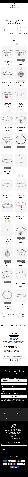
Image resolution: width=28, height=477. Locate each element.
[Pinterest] (14, 442)
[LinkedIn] (19, 442)
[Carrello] (26, 6)
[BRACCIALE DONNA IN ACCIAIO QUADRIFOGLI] (21, 274)
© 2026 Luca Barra (14, 472)
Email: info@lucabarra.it (14, 436)
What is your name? (5, 378)
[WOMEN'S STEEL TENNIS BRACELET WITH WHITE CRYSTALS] (21, 295)
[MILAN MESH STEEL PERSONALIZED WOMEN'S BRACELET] (7, 206)
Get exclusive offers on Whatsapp (9, 386)
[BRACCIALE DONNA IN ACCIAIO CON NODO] (7, 118)
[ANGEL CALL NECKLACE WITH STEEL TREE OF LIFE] (21, 73)
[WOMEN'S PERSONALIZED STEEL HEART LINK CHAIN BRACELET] (7, 295)
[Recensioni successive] (27, 352)
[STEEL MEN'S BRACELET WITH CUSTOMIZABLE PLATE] (7, 73)
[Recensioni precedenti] (1, 352)
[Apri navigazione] (2, 6)
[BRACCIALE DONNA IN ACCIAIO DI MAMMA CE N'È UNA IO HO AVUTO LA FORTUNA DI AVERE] (21, 118)
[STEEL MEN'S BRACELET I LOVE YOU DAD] (7, 160)
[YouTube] (16, 442)
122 (23, 314)
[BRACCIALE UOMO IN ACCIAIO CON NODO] (21, 185)
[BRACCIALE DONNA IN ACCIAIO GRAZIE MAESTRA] (7, 274)
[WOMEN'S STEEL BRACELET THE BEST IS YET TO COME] (7, 139)
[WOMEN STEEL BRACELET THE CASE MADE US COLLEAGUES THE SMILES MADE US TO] (21, 230)
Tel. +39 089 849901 (14, 433)
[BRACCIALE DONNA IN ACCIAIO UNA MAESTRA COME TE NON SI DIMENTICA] (21, 253)
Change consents (14, 456)
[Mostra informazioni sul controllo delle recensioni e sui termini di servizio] (25, 341)
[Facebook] (8, 442)
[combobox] (4, 389)
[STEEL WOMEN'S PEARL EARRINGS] (21, 94)
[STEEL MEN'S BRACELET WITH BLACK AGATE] (21, 139)
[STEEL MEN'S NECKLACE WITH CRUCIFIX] (21, 160)
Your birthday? (17, 378)
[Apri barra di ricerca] (22, 6)
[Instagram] (10, 442)
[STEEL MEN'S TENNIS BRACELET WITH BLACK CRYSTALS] (7, 185)
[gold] (22, 176)
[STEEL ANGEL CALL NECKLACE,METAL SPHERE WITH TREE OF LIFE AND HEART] (7, 253)
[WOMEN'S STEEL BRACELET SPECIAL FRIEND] (7, 94)
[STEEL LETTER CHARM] (7, 230)
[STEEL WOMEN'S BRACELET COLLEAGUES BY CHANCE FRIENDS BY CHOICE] (7, 52)
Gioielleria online (8, 13)
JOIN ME (14, 396)
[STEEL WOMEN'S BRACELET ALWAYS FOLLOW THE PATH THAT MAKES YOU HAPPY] (21, 52)
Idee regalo (14, 13)
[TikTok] (12, 442)
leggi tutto (16, 351)
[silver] (21, 109)
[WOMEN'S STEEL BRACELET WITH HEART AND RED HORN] (21, 206)
